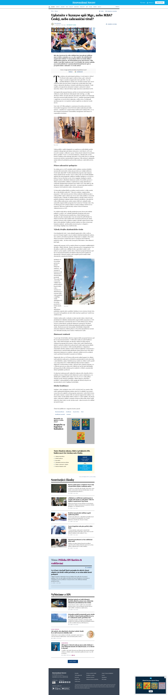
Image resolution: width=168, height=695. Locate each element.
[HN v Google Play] (56, 688)
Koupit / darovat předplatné (107, 673)
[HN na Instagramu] (63, 682)
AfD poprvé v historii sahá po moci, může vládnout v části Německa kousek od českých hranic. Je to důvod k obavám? (77, 646)
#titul (82, 411)
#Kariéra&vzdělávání (59, 411)
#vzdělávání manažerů (60, 414)
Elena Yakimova (55, 629)
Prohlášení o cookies (90, 675)
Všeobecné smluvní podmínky (92, 679)
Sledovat (70, 71)
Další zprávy (72, 661)
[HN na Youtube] (69, 682)
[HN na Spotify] (67, 682)
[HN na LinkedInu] (65, 682)
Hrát (76, 428)
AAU (63, 51)
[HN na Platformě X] (59, 682)
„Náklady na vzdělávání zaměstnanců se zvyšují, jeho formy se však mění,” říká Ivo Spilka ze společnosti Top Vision (81, 500)
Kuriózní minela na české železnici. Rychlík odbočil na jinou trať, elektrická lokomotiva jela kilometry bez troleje (80, 601)
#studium (69, 414)
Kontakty (76, 673)
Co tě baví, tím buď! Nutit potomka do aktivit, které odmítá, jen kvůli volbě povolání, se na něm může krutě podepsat (71, 572)
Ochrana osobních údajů (91, 673)
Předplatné (160, 2)
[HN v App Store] (66, 688)
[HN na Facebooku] (61, 682)
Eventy (103, 675)
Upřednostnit (80, 71)
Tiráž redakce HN (78, 675)
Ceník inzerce (77, 681)
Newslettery (104, 677)
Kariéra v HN (77, 679)
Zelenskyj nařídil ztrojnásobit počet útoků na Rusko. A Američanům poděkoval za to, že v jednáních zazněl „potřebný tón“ (81, 616)
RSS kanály (104, 679)
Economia (77, 677)
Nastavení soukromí (90, 677)
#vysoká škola (76, 411)
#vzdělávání (68, 411)
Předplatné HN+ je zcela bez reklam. (89, 476)
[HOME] (49, 7)
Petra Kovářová (57, 23)
